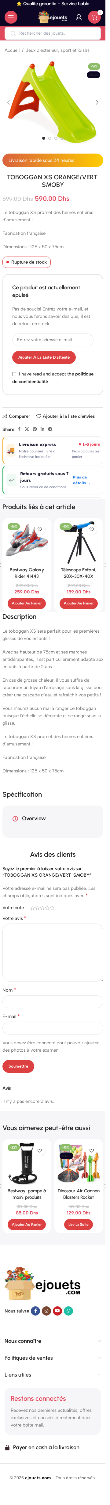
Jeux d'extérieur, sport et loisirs (58, 50)
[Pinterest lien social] (35, 429)
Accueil (12, 50)
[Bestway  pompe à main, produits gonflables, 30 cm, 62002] (27, 1163)
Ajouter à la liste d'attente (44, 357)
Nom (9, 990)
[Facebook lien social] (19, 429)
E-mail (11, 1016)
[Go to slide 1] (43, 138)
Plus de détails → (82, 480)
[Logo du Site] (53, 17)
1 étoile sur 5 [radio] (32, 907)
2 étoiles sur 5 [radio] (37, 907)
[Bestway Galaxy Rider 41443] (27, 542)
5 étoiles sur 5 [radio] (52, 907)
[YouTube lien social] (57, 1311)
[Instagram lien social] (46, 1311)
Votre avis (14, 918)
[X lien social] (27, 429)
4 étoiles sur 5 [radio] (47, 907)
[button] (8, 102)
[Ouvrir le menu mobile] (11, 17)
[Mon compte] (79, 17)
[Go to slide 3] (55, 138)
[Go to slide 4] (62, 138)
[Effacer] (92, 33)
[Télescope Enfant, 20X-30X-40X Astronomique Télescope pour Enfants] (78, 542)
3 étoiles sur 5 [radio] (42, 907)
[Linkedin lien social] (42, 429)
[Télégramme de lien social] (50, 429)
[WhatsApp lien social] (68, 1311)
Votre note (13, 907)
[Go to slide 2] (49, 138)
